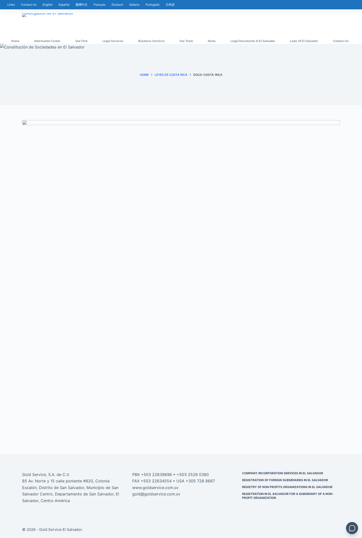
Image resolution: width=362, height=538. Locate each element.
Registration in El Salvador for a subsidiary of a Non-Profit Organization (288, 496)
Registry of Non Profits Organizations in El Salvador (287, 487)
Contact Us (28, 4)
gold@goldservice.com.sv (156, 493)
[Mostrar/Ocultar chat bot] (352, 528)
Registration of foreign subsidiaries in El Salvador (285, 480)
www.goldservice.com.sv (155, 487)
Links (11, 4)
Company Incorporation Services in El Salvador (282, 473)
